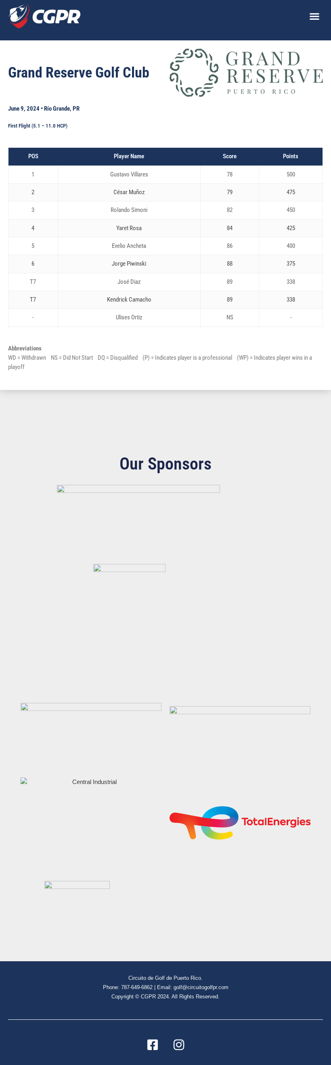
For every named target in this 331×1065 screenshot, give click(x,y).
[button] (314, 16)
